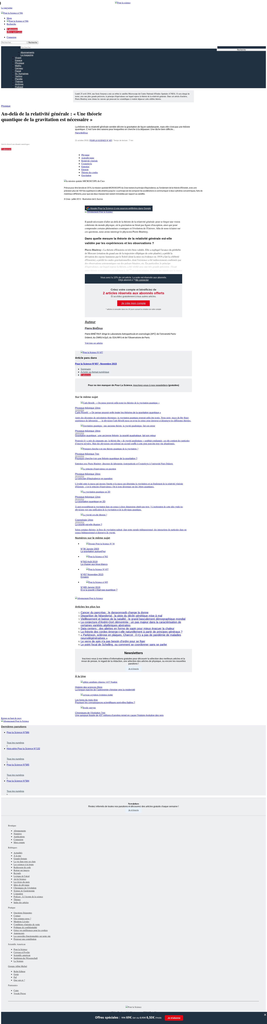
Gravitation (86, 175)
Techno (18, 76)
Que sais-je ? (19, 980)
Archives (19, 84)
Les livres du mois (22, 881)
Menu (9, 18)
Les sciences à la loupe (24, 864)
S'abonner (6, 149)
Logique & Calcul (21, 876)
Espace (18, 60)
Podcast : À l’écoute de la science (28, 896)
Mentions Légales (21, 921)
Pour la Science (20, 949)
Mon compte (19, 842)
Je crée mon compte (133, 303)
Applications (19, 836)
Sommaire (86, 369)
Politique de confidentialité (25, 927)
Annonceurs (19, 933)
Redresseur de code (22, 867)
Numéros (18, 833)
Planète (18, 79)
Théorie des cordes (89, 172)
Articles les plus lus (87, 606)
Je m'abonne (174, 1018)
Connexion (11, 37)
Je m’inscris (133, 669)
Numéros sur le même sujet (92, 537)
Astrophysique (87, 157)
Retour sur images (21, 870)
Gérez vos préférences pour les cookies (31, 930)
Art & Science (20, 878)
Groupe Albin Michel (17, 966)
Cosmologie (86, 163)
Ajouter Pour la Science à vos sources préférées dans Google (120, 208)
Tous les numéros (15, 743)
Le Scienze (18, 961)
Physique (19, 63)
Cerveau (19, 68)
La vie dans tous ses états (25, 861)
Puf (15, 977)
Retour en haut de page (11, 718)
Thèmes (19, 81)
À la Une (80, 676)
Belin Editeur (19, 971)
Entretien (85, 166)
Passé (18, 71)
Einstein (84, 169)
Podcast (19, 87)
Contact (17, 915)
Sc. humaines (21, 73)
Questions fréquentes (23, 912)
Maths (18, 65)
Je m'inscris (133, 810)
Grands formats (20, 858)
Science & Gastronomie (24, 890)
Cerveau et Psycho (22, 952)
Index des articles (21, 902)
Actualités (18, 852)
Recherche (11, 23)
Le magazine (27, 55)
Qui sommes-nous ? (22, 918)
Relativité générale (89, 160)
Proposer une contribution (25, 939)
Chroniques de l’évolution (25, 887)
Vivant (18, 57)
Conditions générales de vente (27, 924)
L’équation (18, 893)
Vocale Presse (20, 993)
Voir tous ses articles (94, 342)
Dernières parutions (13, 726)
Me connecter (142, 280)
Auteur (90, 322)
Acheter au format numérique (95, 372)
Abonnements (27, 52)
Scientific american (22, 955)
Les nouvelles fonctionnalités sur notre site (32, 936)
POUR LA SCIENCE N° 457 (101, 140)
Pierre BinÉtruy (81, 133)
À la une (17, 855)
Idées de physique (21, 884)
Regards (17, 873)
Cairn (16, 990)
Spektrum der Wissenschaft (26, 958)
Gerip (16, 974)
